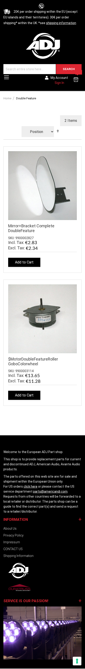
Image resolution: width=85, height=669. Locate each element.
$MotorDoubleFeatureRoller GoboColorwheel (33, 361)
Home (7, 98)
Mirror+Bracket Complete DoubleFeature (31, 228)
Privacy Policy (13, 535)
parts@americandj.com (50, 491)
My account (59, 78)
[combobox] (42, 69)
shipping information (61, 23)
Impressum (11, 542)
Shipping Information (18, 556)
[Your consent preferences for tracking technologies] (77, 661)
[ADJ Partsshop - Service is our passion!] (42, 45)
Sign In (59, 83)
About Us (10, 528)
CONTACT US (13, 549)
